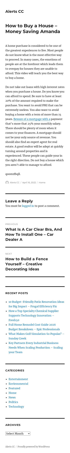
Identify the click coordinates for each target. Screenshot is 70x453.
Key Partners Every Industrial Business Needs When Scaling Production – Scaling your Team (36, 347)
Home (42, 182)
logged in (28, 205)
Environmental (18, 383)
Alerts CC (14, 11)
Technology (16, 406)
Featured (14, 388)
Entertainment (18, 379)
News (12, 397)
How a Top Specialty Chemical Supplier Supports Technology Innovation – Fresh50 (34, 315)
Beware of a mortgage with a (32, 119)
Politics (13, 402)
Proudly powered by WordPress (34, 446)
